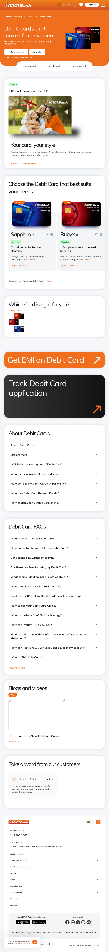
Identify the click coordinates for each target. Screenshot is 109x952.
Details (22, 265)
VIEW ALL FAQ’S (17, 668)
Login (90, 4)
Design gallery (29, 163)
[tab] (29, 66)
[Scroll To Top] (98, 822)
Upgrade (37, 52)
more (32, 259)
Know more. (26, 943)
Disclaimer (43, 944)
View (48, 281)
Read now (14, 741)
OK (34, 942)
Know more (10, 43)
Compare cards (15, 310)
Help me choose (16, 52)
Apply (14, 163)
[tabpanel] (54, 439)
